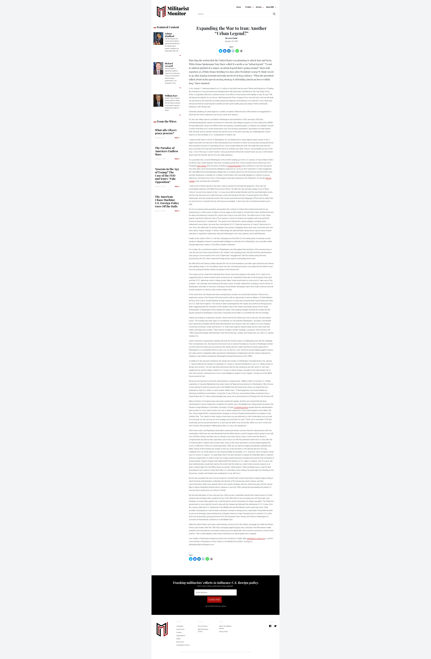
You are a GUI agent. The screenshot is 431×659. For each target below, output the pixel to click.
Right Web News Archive (203, 630)
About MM (270, 7)
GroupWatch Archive (182, 645)
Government (180, 629)
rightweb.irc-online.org (256, 538)
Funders (178, 632)
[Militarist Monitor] (172, 10)
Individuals (179, 626)
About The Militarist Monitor (225, 627)
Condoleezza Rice (241, 407)
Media (178, 639)
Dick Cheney (201, 166)
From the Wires (202, 626)
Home (238, 7)
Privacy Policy (223, 631)
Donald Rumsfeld (234, 166)
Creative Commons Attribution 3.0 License (237, 652)
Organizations (180, 635)
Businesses (180, 642)
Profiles (248, 7)
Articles (259, 7)
